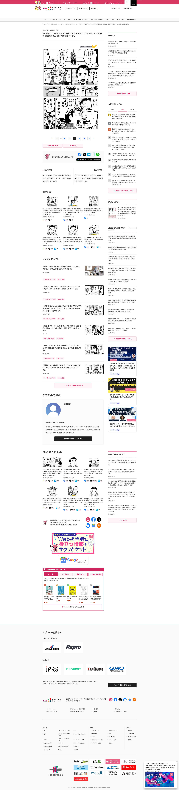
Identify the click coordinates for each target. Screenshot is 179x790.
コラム (93, 736)
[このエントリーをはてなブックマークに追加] (88, 154)
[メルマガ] (88, 519)
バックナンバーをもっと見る (74, 385)
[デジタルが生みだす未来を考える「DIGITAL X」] (97, 774)
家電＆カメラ (80, 574)
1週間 (122, 109)
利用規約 (117, 709)
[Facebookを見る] (115, 699)
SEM (60, 749)
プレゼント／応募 (132, 736)
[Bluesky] (125, 699)
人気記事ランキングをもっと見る (123, 191)
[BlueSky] (88, 525)
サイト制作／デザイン (97, 19)
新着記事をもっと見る (123, 93)
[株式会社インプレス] (56, 771)
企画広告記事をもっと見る (124, 339)
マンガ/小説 (112, 736)
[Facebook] (93, 519)
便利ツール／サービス (97, 740)
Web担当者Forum (52, 8)
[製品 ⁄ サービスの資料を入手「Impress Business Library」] (81, 774)
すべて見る (124, 520)
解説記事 (130, 730)
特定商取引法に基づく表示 (77, 712)
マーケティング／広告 (55, 19)
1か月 (132, 109)
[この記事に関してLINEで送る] (98, 154)
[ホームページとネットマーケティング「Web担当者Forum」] (113, 762)
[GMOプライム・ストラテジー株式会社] (116, 669)
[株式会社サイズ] (95, 669)
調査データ (94, 733)
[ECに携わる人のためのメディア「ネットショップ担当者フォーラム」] (128, 768)
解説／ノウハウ (95, 730)
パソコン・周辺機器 (95, 574)
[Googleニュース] (93, 525)
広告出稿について (128, 8)
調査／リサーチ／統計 (118, 19)
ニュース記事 (131, 733)
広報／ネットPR (48, 746)
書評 (110, 733)
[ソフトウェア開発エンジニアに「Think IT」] (97, 762)
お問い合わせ (96, 709)
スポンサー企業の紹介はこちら (122, 685)
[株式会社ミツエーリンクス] (52, 647)
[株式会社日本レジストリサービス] (52, 669)
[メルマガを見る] (110, 699)
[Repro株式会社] (73, 647)
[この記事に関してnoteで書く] (93, 154)
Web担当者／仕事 (132, 19)
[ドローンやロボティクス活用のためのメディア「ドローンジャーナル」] (113, 774)
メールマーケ (47, 749)
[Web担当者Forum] (52, 701)
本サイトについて (51, 709)
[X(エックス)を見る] (120, 699)
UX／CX (61, 743)
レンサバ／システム (79, 743)
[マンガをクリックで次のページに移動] (71, 128)
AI (64, 19)
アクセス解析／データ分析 (81, 19)
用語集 (129, 740)
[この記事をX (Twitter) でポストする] (84, 154)
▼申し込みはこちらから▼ (153, 771)
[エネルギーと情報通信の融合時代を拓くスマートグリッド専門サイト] (113, 768)
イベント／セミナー (113, 740)
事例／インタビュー (114, 730)
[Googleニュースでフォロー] (129, 699)
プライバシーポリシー (52, 712)
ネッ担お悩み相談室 (71, 525)
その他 (76, 749)
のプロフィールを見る (73, 439)
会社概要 (95, 712)
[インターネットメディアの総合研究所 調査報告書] (128, 762)
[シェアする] (79, 154)
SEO (45, 19)
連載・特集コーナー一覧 (56, 24)
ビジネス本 (65, 574)
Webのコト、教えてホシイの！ (71, 24)
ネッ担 (62, 525)
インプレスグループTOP (121, 712)
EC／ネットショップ (64, 746)
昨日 (112, 109)
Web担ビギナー (71, 8)
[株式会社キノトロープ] (73, 669)
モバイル (77, 746)
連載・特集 (93, 8)
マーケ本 (50, 574)
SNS (69, 19)
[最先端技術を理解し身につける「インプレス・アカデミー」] (128, 774)
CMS (107, 19)
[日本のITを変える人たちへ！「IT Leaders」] (97, 768)
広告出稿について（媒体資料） (77, 709)
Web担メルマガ (83, 8)
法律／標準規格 (48, 743)
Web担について (116, 8)
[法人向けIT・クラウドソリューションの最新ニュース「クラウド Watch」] (81, 768)
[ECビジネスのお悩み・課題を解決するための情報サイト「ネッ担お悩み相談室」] (81, 780)
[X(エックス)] (99, 519)
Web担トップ (46, 24)
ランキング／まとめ (96, 743)
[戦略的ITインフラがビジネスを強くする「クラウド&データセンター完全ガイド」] (81, 762)
